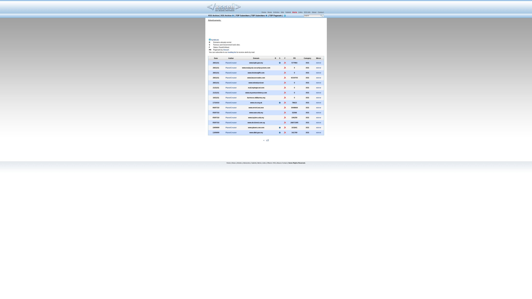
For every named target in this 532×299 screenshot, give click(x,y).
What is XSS (271, 163)
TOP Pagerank (275, 16)
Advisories (246, 163)
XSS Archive (213, 16)
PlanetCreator (231, 63)
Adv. (282, 12)
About (314, 12)
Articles (276, 12)
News (270, 12)
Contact (321, 12)
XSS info (307, 12)
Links (300, 12)
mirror (318, 63)
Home (264, 12)
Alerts (259, 163)
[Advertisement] (266, 29)
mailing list (232, 52)
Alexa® (226, 50)
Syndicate (215, 40)
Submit (288, 12)
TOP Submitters (243, 16)
